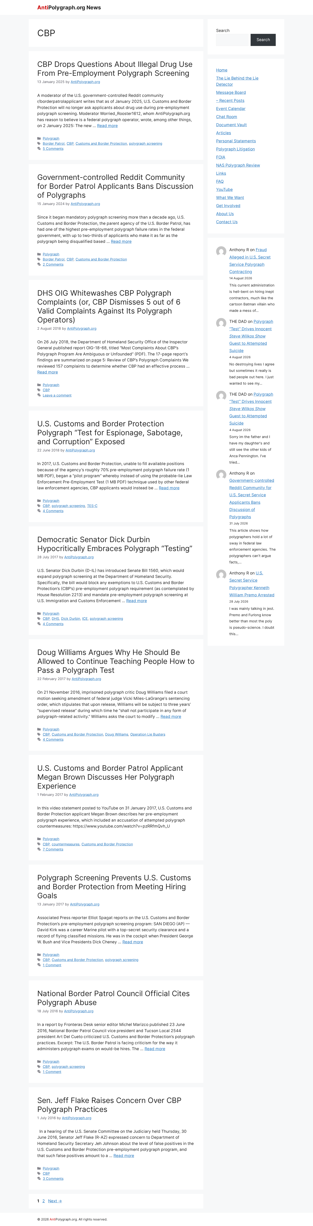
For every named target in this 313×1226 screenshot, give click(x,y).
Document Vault (231, 124)
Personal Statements (236, 141)
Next (55, 1201)
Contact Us (227, 221)
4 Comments (53, 511)
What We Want (230, 197)
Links (221, 173)
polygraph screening (145, 143)
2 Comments (53, 264)
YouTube (224, 189)
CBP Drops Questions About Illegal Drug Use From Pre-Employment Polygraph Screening (114, 68)
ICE (85, 618)
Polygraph (51, 138)
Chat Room (226, 116)
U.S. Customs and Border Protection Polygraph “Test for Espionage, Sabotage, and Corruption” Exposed (110, 432)
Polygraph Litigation (235, 149)
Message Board (231, 92)
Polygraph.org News (69, 7)
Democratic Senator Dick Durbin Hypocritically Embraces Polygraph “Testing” (114, 544)
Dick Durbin (70, 618)
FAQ (220, 181)
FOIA (220, 157)
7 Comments (53, 849)
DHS (55, 618)
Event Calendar (231, 108)
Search (223, 30)
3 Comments (53, 1178)
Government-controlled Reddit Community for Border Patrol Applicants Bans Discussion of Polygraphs (115, 186)
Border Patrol (54, 143)
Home (221, 70)
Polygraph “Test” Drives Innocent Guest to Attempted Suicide (251, 336)
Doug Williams (116, 734)
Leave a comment (57, 395)
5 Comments (53, 148)
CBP (70, 143)
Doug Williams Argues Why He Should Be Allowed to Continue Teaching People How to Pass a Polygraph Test (116, 661)
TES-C (92, 506)
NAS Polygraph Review (238, 165)
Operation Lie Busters (147, 734)
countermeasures (65, 844)
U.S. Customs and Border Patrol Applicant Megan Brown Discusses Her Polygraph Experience (110, 776)
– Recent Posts (230, 100)
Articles (223, 132)
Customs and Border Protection (101, 143)
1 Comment (52, 965)
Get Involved (228, 205)
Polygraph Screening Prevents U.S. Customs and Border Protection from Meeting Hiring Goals (114, 886)
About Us (225, 213)
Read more (107, 125)
